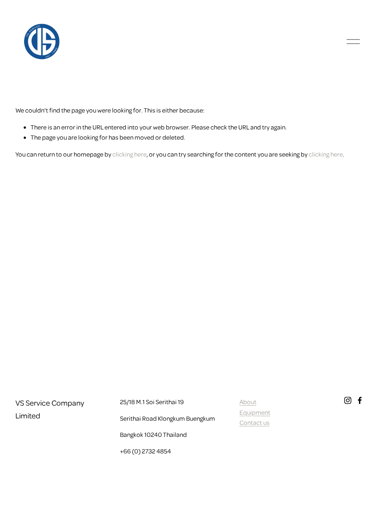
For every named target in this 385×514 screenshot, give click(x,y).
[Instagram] (348, 400)
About (247, 402)
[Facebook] (360, 400)
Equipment (254, 412)
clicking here (129, 154)
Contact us (254, 422)
